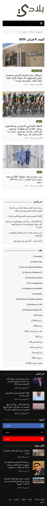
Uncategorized (36, 283)
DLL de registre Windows (32, 267)
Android (39, 256)
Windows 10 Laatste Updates (30, 299)
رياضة (39, 121)
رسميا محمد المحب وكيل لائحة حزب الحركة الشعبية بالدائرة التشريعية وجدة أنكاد (25, 209)
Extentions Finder (35, 278)
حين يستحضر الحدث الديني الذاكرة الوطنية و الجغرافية (25, 234)
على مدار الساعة (35, 331)
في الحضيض (37, 342)
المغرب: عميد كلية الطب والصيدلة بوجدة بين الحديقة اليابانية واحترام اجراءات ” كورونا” (16, 481)
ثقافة (40, 315)
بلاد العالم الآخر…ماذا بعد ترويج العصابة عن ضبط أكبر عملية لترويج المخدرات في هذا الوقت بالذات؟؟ (24, 224)
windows (38, 294)
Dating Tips (37, 262)
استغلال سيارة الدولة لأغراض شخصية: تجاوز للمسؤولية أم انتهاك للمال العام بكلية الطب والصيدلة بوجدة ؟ (23, 78)
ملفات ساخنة (37, 71)
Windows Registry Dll (33, 310)
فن (41, 336)
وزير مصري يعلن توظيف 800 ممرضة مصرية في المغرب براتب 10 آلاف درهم (24, 179)
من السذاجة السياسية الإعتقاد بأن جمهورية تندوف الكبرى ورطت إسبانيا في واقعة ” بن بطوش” (16, 464)
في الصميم (38, 347)
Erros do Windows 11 (33, 272)
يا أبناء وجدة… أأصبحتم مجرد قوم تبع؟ (28, 241)
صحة (39, 172)
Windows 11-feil (35, 304)
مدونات (39, 358)
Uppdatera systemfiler (33, 288)
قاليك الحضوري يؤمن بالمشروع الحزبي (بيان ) (25, 216)
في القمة (38, 353)
